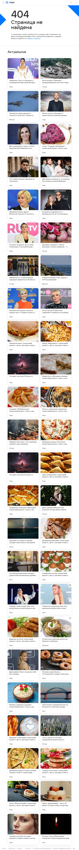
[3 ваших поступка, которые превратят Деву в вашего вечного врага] (23, 829)
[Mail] (7, 2)
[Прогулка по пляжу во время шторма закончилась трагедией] (23, 533)
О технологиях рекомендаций (42, 848)
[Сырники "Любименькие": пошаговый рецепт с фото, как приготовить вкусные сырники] (23, 402)
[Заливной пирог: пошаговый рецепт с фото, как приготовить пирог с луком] (23, 336)
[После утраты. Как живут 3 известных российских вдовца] (56, 106)
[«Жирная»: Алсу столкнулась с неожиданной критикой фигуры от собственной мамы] (23, 73)
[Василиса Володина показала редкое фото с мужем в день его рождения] (23, 303)
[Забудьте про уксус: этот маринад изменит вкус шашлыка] (23, 435)
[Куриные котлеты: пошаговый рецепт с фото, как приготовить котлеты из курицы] (23, 632)
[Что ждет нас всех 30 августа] (23, 467)
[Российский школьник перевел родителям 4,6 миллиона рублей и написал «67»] (23, 566)
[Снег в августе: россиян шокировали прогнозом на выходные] (56, 730)
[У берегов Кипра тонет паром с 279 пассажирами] (56, 270)
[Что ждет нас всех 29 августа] (23, 369)
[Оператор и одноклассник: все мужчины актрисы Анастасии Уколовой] (56, 599)
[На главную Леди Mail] (11, 2)
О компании (11, 848)
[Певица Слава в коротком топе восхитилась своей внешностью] (23, 599)
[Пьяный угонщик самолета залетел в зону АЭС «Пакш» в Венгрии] (23, 106)
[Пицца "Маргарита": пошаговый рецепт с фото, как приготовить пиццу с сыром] (56, 336)
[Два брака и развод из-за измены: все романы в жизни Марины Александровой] (56, 172)
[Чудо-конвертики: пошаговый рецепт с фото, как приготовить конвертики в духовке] (56, 467)
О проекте (28, 848)
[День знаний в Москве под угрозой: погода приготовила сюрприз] (56, 500)
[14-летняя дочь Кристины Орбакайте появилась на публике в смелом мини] (56, 303)
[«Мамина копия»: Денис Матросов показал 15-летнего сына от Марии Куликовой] (23, 205)
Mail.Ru (4, 848)
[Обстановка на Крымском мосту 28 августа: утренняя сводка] (56, 697)
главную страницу (33, 38)
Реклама (19, 848)
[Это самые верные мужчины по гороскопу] (23, 172)
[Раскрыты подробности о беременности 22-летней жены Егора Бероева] (56, 205)
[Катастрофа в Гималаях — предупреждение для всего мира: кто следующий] (56, 73)
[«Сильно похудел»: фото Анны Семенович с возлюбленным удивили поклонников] (23, 237)
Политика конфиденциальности (61, 848)
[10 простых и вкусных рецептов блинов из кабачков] (56, 632)
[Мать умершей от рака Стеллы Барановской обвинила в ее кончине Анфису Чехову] (23, 139)
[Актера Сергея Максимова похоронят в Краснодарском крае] (56, 829)
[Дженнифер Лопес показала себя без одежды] (23, 665)
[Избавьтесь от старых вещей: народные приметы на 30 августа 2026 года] (23, 270)
